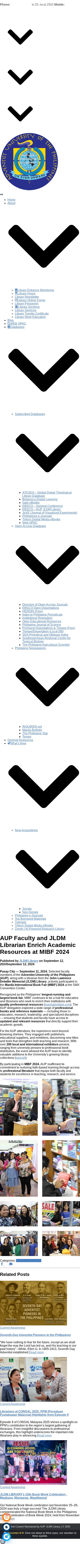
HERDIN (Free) (32, 611)
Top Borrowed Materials (30, 918)
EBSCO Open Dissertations (40, 607)
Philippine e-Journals (29, 915)
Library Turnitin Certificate (32, 313)
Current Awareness (28, 1260)
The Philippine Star (35, 733)
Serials (27, 908)
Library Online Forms (31, 300)
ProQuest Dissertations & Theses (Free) (48, 628)
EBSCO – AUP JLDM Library (41, 509)
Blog (10, 54)
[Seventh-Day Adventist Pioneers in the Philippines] (33, 1324)
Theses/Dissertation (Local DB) (43, 631)
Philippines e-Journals (37, 516)
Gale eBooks (30, 502)
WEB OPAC (18, 57)
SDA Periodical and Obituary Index (45, 634)
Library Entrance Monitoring (35, 290)
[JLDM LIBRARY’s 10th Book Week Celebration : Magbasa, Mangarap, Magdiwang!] (33, 1483)
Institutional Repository (37, 618)
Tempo (26, 736)
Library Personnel (26, 303)
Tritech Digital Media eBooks (41, 519)
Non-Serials (30, 912)
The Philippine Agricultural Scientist (45, 644)
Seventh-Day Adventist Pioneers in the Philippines (35, 1335)
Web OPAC (30, 522)
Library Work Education (30, 317)
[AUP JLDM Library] (29, 190)
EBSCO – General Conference (42, 506)
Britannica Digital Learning (39, 499)
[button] (20, 50)
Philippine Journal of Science (41, 624)
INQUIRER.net (32, 726)
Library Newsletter (27, 296)
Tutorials (20, 922)
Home (11, 17)
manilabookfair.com (57, 1004)
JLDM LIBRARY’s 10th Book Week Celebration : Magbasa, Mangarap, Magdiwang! (33, 1496)
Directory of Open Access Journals (45, 604)
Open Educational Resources (41, 621)
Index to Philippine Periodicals (42, 614)
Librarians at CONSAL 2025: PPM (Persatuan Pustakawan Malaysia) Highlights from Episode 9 (34, 1413)
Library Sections (29, 306)
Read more (36, 1352)
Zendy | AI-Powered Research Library (39, 928)
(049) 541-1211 (21, 4)
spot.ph (20, 1057)
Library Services (25, 310)
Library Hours (26, 293)
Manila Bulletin (32, 730)
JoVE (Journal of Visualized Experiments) (49, 512)
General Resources (20, 94)
